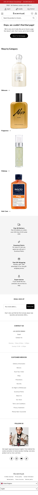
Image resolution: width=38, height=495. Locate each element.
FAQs (19, 375)
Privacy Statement (19, 407)
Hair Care (4, 211)
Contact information (28, 476)
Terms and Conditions (19, 403)
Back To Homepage (19, 36)
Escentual (11, 476)
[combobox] (19, 18)
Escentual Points (19, 391)
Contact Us (19, 337)
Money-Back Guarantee (19, 411)
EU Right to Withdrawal (19, 387)
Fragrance (5, 131)
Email (19, 334)
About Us (19, 395)
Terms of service (19, 479)
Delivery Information (19, 363)
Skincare (4, 90)
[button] (2, 13)
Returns (19, 368)
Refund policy (10, 479)
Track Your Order (19, 371)
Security (19, 383)
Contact (32, 9)
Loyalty (20, 9)
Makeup (4, 171)
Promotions (19, 379)
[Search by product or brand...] (34, 18)
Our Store (19, 399)
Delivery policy (29, 479)
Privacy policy (18, 476)
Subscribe (30, 306)
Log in (8, 9)
